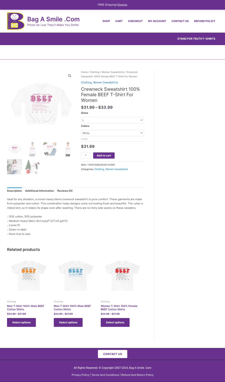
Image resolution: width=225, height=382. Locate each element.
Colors (85, 126)
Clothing (94, 72)
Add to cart (104, 155)
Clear (84, 139)
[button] (70, 76)
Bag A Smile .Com (53, 19)
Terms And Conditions (105, 375)
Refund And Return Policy (137, 375)
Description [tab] (14, 190)
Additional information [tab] (39, 190)
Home (84, 72)
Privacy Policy (80, 375)
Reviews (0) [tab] (65, 190)
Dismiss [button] (122, 4)
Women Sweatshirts (113, 72)
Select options (21, 322)
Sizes (84, 113)
